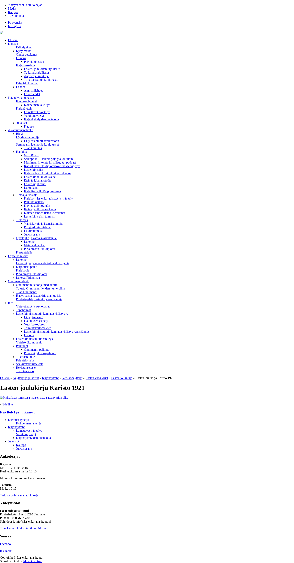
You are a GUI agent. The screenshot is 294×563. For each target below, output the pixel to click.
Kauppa (13, 12)
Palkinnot (22, 346)
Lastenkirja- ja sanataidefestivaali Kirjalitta (42, 263)
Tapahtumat (23, 310)
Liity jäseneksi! (33, 317)
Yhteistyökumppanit (29, 342)
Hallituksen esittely (36, 320)
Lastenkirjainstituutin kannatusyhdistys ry (42, 313)
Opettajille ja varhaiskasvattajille (36, 238)
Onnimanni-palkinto (36, 349)
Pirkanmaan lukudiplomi (39, 249)
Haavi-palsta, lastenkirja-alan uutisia (38, 295)
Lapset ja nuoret (18, 256)
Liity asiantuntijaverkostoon (41, 141)
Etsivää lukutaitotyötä (37, 180)
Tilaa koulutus (33, 148)
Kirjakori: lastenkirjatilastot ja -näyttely (48, 198)
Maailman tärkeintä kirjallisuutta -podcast (50, 162)
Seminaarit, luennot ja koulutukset (37, 144)
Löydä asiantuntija (27, 137)
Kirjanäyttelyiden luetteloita (41, 119)
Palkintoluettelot (34, 202)
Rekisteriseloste (26, 367)
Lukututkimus (33, 231)
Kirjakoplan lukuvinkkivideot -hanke (47, 173)
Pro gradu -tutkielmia (37, 227)
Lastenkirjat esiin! (35, 184)
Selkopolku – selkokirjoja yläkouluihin (48, 159)
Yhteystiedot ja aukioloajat (25, 5)
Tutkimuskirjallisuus (36, 72)
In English (14, 26)
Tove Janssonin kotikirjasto (41, 79)
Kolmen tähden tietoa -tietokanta (44, 213)
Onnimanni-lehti (18, 281)
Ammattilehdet (33, 90)
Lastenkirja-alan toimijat (39, 216)
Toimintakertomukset (37, 328)
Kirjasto (13, 43)
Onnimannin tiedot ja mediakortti (37, 284)
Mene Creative (32, 561)
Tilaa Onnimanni (26, 292)
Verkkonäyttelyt (34, 115)
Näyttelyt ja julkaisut (21, 97)
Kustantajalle (24, 252)
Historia (29, 335)
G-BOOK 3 (31, 155)
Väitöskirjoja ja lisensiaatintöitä (43, 223)
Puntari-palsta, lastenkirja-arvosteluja (39, 299)
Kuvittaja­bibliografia (37, 205)
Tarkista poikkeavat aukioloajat (19, 495)
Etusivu (13, 40)
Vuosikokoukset (34, 324)
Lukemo (29, 241)
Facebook (6, 544)
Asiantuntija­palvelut (20, 130)
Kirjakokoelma (25, 65)
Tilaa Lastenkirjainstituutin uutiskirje (23, 528)
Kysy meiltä (23, 51)
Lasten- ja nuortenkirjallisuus (42, 69)
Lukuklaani (31, 187)
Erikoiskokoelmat (27, 83)
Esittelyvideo (24, 47)
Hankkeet (22, 151)
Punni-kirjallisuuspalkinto (40, 353)
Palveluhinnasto (34, 61)
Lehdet (20, 87)
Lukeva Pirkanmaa (28, 277)
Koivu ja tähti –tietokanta (40, 209)
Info (10, 302)
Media (12, 8)
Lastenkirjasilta (33, 169)
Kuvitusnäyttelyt (26, 101)
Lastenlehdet (32, 94)
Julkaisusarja (32, 234)
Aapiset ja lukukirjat (36, 76)
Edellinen (8, 404)
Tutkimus (22, 220)
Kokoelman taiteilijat (37, 105)
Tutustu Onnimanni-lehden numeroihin (40, 288)
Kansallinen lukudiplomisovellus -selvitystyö (52, 166)
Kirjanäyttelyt (24, 108)
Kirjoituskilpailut (26, 267)
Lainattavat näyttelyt (37, 112)
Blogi (19, 133)
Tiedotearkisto (25, 371)
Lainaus (21, 58)
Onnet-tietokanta (26, 54)
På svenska (15, 22)
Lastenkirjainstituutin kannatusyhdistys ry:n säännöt (56, 331)
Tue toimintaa (16, 15)
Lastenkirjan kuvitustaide (40, 177)
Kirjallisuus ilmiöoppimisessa (42, 191)
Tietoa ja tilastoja (26, 195)
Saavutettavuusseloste (29, 364)
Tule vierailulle (25, 356)
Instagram (6, 550)
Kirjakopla (22, 270)
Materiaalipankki (34, 245)
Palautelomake (25, 360)
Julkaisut (21, 123)
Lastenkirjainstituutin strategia (35, 338)
